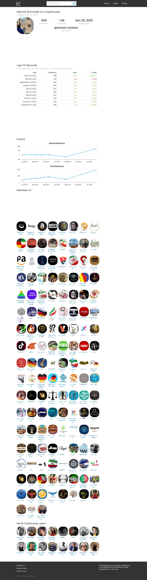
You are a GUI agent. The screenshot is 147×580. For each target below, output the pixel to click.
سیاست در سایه (72, 385)
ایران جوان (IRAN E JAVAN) (72, 251)
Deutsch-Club (20, 233)
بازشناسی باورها (20, 455)
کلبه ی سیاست (51, 436)
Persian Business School (62, 354)
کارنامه (41, 369)
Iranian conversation (41, 302)
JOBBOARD (83, 385)
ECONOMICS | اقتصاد (72, 402)
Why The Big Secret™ (51, 234)
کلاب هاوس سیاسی (20, 385)
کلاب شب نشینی (62, 501)
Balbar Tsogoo (93, 554)
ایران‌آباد (72, 454)
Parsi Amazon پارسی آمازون (20, 268)
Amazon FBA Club (30, 233)
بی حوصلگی (83, 232)
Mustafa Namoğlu (41, 538)
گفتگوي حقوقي (30, 385)
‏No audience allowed (30, 251)
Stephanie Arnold (51, 538)
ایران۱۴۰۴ (41, 284)
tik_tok (20, 352)
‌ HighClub (30, 401)
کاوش (41, 470)
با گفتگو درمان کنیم (30, 516)
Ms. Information (41, 554)
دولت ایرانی (93, 384)
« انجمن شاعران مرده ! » (41, 251)
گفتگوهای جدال (51, 455)
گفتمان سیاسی (93, 486)
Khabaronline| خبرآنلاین (20, 285)
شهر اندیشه (62, 284)
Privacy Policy (21, 568)
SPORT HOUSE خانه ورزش (30, 337)
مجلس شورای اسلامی (72, 471)
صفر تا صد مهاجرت (20, 419)
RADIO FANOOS (30, 436)
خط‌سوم (20, 470)
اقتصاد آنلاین (83, 318)
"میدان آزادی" (93, 419)
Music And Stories (51, 353)
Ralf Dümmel (93, 538)
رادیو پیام (93, 232)
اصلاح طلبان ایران (62, 370)
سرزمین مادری (72, 370)
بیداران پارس (73, 436)
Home (106, 3)
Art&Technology (83, 284)
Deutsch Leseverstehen (41, 386)
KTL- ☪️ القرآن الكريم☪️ (20, 319)
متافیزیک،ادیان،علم (30, 284)
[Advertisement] (57, 50)
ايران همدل (62, 301)
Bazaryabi (83, 454)
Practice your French (41, 268)
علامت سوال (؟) (83, 267)
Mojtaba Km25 (51, 554)
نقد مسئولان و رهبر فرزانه (72, 302)
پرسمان (41, 418)
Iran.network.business (72, 420)
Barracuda (93, 318)
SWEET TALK (30, 455)
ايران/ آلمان (62, 436)
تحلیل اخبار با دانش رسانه (83, 403)
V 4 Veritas (62, 336)
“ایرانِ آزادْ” (72, 232)
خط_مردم (83, 500)
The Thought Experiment (30, 302)
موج (51, 418)
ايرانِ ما (72, 335)
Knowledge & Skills (20, 302)
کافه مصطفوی (30, 419)
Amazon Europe (93, 436)
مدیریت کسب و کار (41, 501)
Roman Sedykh (72, 554)
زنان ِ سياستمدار (20, 402)
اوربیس (52, 284)
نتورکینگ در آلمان (20, 250)
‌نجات (30, 470)
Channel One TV (93, 302)
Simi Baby (30, 537)
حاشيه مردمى (72, 284)
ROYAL (62, 454)
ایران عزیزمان (51, 471)
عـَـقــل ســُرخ (41, 353)
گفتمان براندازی (30, 501)
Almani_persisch (93, 370)
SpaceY (62, 470)
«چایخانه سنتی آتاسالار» (62, 419)
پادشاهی (30, 485)
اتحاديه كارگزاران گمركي (62, 319)
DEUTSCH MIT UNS (51, 385)
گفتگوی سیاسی (41, 402)
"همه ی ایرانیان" (72, 267)
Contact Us (20, 565)
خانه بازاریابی (20, 370)
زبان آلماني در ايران (41, 486)
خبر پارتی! (83, 369)
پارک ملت (93, 335)
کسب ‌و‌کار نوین (62, 402)
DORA (62, 537)
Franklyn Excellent (83, 538)
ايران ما (20, 485)
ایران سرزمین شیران (72, 486)
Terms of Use (21, 571)
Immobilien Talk (41, 336)
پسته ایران (20, 515)
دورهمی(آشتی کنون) (62, 385)
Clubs (124, 3)
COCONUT (51, 370)
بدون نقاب (93, 454)
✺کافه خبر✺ (41, 455)
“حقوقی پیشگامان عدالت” (72, 354)
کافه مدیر (93, 249)
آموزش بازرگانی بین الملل (93, 268)
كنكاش (31, 352)
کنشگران (83, 335)
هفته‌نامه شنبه (83, 353)
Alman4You (41, 319)
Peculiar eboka (20, 538)
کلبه (93, 500)
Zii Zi (72, 537)
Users (115, 3)
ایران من (51, 301)
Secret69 (93, 284)
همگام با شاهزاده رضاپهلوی (41, 517)
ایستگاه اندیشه (62, 233)
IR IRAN (62, 249)
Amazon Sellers (41, 233)
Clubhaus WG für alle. (51, 251)
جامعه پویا (73, 500)
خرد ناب (93, 352)
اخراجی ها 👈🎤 (52, 319)
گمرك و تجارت (83, 471)
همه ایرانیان (20, 335)
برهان (30, 318)
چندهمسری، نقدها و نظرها (72, 319)
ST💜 (83, 418)
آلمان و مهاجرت (30, 370)
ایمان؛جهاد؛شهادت (20, 436)
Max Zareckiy (30, 554)
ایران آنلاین (93, 470)
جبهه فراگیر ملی (51, 501)
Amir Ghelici (62, 554)
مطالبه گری (51, 485)
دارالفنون (62, 485)
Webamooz (62, 267)
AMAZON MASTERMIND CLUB (41, 438)
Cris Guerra (20, 554)
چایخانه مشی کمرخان (83, 250)
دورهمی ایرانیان (93, 402)
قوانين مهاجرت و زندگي (51, 336)
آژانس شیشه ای (83, 302)
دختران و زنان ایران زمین (51, 403)
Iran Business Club (83, 486)
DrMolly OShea (83, 554)
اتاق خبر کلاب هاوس (83, 436)
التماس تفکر (20, 500)
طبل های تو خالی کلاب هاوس (51, 268)
